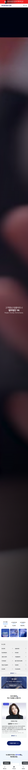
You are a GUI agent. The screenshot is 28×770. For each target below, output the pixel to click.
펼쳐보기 (12, 673)
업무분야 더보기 (13, 685)
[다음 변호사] (26, 720)
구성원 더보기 (13, 743)
